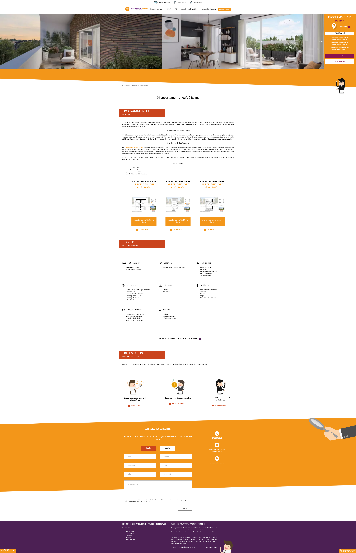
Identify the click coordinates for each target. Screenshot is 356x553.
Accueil (124, 85)
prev (2, 41)
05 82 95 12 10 (182, 2)
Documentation (339, 56)
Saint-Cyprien (130, 532)
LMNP (169, 9)
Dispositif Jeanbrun (156, 9)
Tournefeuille (130, 539)
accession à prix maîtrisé (189, 9)
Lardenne (129, 536)
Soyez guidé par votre (347, 551)
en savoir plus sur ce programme (178, 339)
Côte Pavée (130, 534)
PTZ (176, 9)
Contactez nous (211, 547)
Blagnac (128, 538)
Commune (342, 27)
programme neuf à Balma (134, 148)
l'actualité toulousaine (208, 9)
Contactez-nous (198, 2)
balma (129, 85)
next (321, 41)
